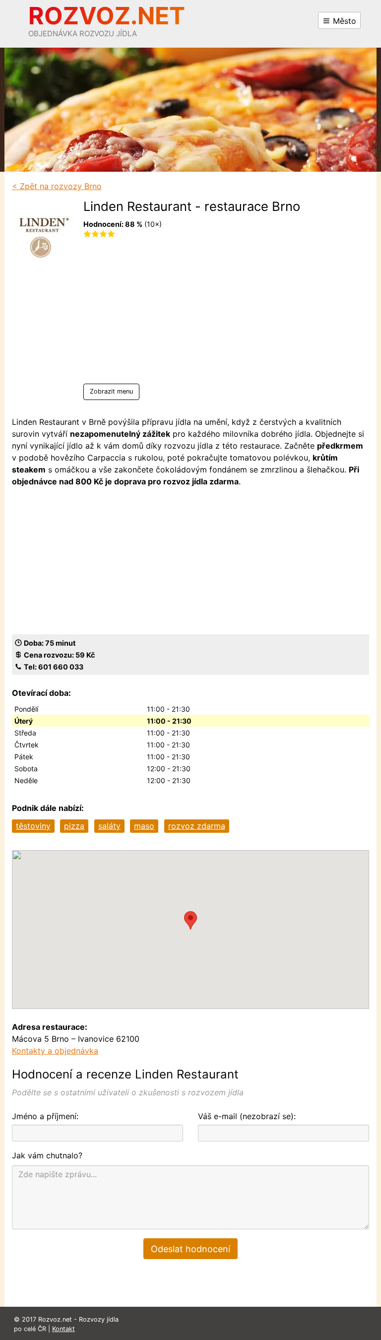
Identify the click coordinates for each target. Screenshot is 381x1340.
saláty (109, 826)
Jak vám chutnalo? (47, 1155)
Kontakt (63, 1329)
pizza (74, 826)
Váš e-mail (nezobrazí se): (247, 1116)
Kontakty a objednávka (55, 1051)
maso (144, 826)
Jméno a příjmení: (45, 1116)
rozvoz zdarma (196, 826)
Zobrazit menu (111, 391)
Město (343, 21)
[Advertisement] (191, 314)
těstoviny (33, 826)
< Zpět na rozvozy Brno (57, 186)
